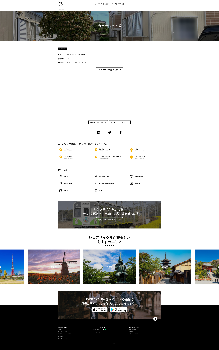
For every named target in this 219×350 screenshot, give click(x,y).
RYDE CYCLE (61, 9)
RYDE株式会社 (132, 329)
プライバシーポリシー (134, 334)
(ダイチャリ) (82, 62)
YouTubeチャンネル (63, 338)
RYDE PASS (96, 329)
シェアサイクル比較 (118, 4)
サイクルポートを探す (101, 4)
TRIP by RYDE (97, 332)
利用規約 (131, 331)
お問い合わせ (61, 336)
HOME (59, 329)
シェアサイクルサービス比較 (65, 334)
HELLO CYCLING (72, 62)
